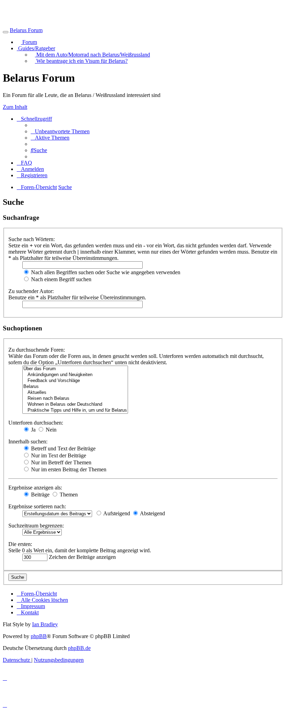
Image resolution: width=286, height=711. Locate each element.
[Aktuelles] (75, 393)
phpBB (39, 636)
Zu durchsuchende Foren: (36, 350)
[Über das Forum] (75, 369)
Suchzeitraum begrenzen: (36, 526)
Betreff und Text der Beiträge (63, 448)
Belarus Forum (26, 30)
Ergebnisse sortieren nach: (37, 506)
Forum (29, 42)
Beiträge (40, 494)
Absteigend (152, 513)
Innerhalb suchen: (27, 441)
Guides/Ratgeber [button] (36, 48)
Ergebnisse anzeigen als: (35, 488)
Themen (68, 494)
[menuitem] (60, 131)
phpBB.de (79, 648)
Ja (33, 430)
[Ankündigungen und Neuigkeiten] (75, 375)
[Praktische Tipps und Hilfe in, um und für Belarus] (75, 410)
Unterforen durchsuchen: (35, 423)
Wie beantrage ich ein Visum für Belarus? (81, 61)
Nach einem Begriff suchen (60, 279)
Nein (50, 430)
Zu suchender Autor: (31, 291)
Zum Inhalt (15, 107)
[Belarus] (75, 387)
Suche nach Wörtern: (31, 239)
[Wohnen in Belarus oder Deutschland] (75, 404)
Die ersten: (20, 544)
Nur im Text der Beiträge (58, 455)
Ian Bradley (45, 624)
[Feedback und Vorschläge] (75, 381)
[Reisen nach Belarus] (75, 399)
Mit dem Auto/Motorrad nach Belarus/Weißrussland (92, 55)
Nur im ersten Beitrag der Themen (68, 469)
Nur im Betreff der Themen (60, 462)
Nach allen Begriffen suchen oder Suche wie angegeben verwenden (105, 272)
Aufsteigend (116, 513)
